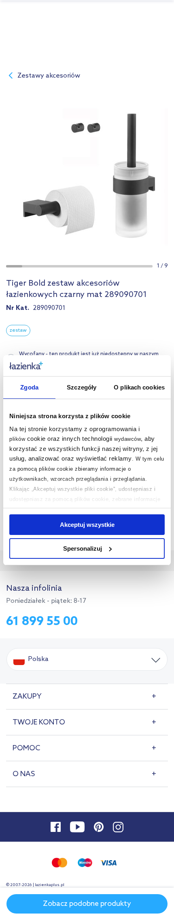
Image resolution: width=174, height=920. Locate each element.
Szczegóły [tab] (81, 387)
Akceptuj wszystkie (87, 524)
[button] (14, 266)
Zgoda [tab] (29, 387)
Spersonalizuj (82, 548)
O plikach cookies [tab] (139, 387)
